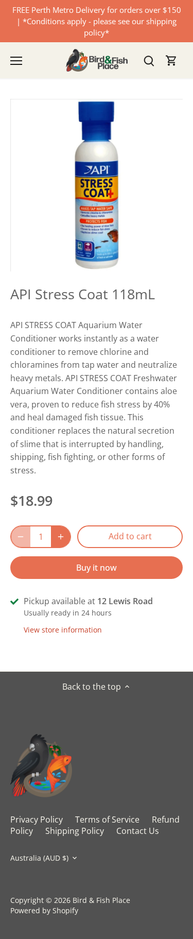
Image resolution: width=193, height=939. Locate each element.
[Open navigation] (16, 61)
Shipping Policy (74, 830)
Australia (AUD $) (39, 857)
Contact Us (137, 830)
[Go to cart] (171, 60)
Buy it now (96, 567)
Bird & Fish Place (101, 900)
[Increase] (61, 537)
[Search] (148, 60)
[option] (96, 185)
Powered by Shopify (44, 910)
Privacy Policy (36, 819)
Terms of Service (107, 819)
